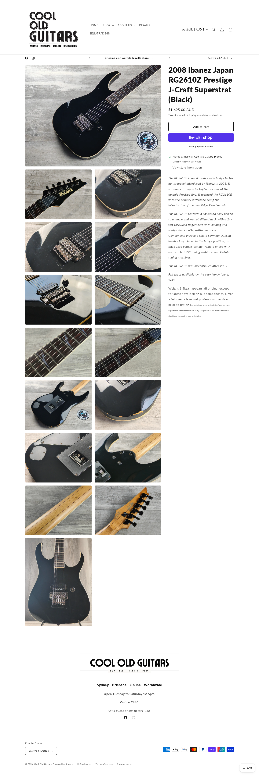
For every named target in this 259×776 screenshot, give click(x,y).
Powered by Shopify (63, 764)
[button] (107, 25)
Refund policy (84, 764)
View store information (187, 167)
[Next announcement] (170, 58)
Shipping (191, 115)
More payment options (201, 146)
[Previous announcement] (89, 58)
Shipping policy (125, 764)
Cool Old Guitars (43, 764)
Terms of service (104, 764)
